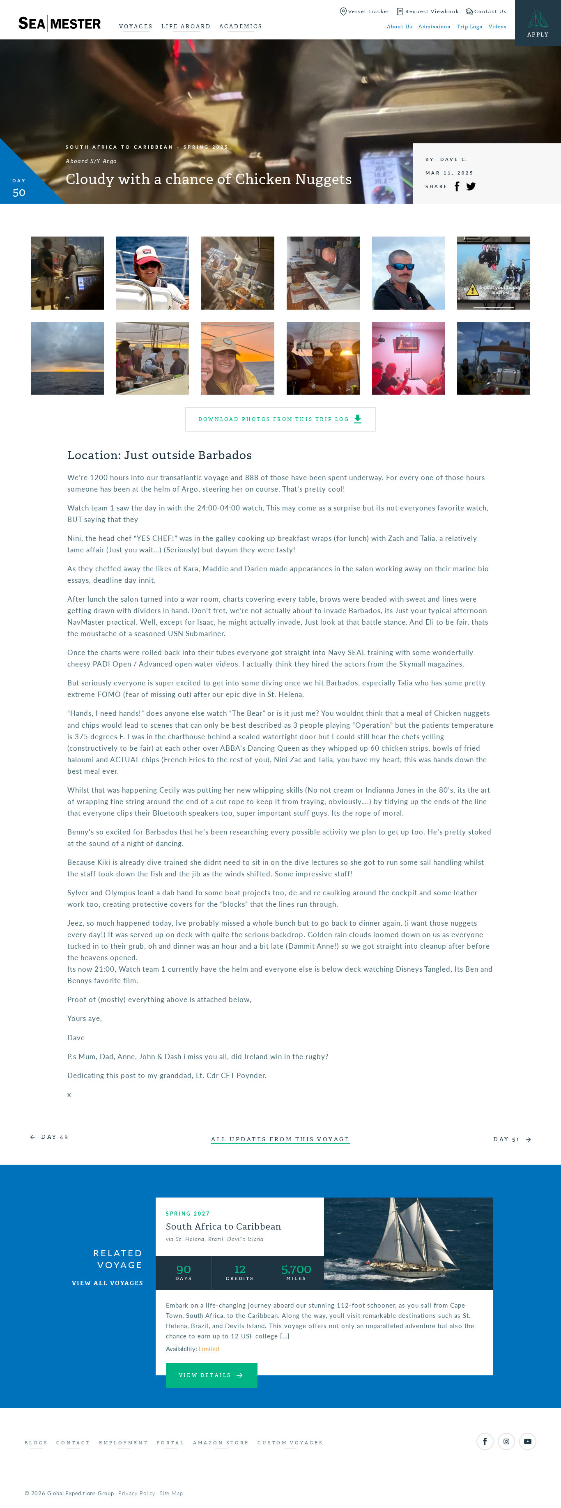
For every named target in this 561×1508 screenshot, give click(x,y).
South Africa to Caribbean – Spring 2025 (147, 147)
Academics (241, 26)
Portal (170, 1443)
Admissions (434, 26)
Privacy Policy (137, 1493)
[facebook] (485, 1441)
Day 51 (506, 1139)
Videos (498, 26)
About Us (399, 26)
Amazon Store (221, 1443)
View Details (205, 1375)
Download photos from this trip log (273, 419)
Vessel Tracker (369, 11)
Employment (123, 1443)
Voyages (136, 26)
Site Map (171, 1493)
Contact (73, 1443)
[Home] (59, 25)
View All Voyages (107, 1283)
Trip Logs (470, 26)
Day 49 (55, 1137)
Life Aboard (186, 26)
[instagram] (506, 1441)
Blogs (36, 1443)
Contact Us (490, 11)
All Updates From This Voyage (280, 1139)
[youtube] (527, 1441)
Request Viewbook (432, 11)
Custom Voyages (290, 1443)
